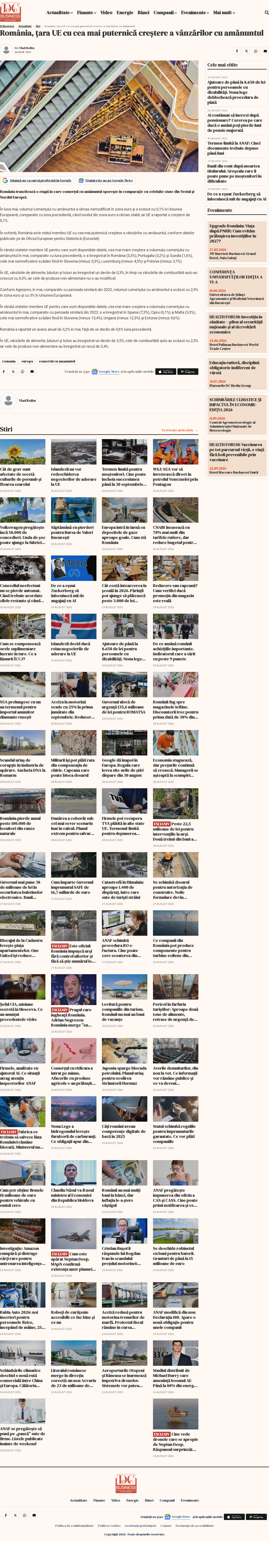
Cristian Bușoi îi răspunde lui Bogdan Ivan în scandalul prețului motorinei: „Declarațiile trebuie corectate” (121, 1256)
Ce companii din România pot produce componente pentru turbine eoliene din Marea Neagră (173, 948)
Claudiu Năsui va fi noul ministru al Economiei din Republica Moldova (72, 1195)
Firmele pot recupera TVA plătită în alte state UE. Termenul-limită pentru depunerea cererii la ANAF (123, 826)
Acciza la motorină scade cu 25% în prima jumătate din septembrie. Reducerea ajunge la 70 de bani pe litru (73, 709)
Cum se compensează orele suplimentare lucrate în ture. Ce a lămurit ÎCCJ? (20, 651)
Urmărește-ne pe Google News (109, 180)
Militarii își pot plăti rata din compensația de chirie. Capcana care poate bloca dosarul (73, 768)
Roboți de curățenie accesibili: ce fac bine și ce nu (73, 1317)
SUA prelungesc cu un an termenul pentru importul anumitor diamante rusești (20, 709)
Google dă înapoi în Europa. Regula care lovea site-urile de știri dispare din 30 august (123, 768)
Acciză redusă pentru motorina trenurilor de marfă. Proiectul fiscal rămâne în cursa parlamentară (123, 1320)
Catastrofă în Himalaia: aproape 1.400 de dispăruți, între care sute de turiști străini (123, 890)
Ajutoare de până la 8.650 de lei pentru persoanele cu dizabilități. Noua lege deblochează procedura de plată (124, 651)
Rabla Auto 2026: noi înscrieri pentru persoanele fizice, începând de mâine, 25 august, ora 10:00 (21, 1320)
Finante (85, 12)
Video (106, 12)
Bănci (143, 12)
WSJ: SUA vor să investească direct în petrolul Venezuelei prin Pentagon (175, 477)
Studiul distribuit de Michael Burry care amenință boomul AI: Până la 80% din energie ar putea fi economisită (175, 1378)
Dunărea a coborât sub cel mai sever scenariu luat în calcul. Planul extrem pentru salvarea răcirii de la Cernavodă (73, 826)
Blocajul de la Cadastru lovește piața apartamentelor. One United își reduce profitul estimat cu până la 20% (22, 948)
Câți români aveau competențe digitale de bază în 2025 (124, 1131)
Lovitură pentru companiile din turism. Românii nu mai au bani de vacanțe (123, 1012)
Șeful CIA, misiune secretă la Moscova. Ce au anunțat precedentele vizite (21, 1012)
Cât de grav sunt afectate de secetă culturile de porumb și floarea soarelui (20, 477)
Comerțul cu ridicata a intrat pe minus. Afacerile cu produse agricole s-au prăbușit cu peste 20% (72, 1076)
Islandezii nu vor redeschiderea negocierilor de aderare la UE (73, 477)
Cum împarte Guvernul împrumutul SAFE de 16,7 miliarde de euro (72, 887)
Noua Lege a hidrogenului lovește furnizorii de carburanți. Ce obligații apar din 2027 (73, 1134)
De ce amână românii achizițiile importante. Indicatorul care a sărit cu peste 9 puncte (174, 651)
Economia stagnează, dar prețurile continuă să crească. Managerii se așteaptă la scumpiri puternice (175, 768)
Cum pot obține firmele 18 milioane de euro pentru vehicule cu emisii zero (22, 1198)
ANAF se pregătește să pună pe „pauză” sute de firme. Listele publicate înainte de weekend (22, 1436)
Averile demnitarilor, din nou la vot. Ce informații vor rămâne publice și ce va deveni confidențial (175, 1076)
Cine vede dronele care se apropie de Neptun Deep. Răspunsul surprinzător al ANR (175, 1442)
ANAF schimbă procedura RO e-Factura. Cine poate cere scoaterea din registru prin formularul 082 (124, 948)
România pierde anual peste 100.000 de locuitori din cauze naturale (20, 826)
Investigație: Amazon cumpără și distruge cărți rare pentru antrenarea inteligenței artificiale (21, 1256)
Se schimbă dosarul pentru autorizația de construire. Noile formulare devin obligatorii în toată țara (174, 890)
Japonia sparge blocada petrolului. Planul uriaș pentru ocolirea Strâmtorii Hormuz (124, 1076)
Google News (109, 371)
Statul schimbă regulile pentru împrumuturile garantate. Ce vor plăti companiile (174, 1134)
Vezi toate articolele (177, 430)
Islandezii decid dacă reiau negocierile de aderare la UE (70, 648)
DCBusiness (7, 26)
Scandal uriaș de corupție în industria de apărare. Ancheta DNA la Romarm (22, 768)
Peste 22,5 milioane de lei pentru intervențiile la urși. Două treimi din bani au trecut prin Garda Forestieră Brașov (174, 831)
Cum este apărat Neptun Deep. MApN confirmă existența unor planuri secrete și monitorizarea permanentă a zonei (71, 1261)
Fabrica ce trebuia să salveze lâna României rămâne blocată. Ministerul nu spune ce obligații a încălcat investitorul (21, 1139)
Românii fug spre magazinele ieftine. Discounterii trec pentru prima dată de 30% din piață (175, 709)
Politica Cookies (109, 1526)
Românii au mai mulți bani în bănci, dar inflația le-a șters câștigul (121, 1198)
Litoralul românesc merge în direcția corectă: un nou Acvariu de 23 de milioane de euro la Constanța (73, 1378)
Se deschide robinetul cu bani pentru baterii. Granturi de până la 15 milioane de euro (173, 1256)
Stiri (38, 26)
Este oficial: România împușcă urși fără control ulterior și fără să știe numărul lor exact (72, 953)
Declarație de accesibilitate (195, 1526)
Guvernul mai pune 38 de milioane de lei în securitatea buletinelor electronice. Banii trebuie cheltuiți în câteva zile (21, 890)
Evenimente (193, 12)
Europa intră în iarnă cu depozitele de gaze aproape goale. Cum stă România (124, 535)
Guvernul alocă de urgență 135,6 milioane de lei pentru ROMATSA (123, 707)
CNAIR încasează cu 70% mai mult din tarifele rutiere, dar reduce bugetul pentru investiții (174, 535)
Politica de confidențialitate (74, 1526)
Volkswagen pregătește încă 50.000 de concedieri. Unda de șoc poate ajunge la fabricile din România (22, 535)
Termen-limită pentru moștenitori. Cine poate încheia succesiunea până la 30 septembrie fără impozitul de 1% (124, 477)
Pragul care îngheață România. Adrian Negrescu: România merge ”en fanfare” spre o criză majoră (71, 1017)
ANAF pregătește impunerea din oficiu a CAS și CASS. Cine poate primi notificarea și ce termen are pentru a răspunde (175, 1198)
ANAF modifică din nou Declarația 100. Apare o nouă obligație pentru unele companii (174, 1320)
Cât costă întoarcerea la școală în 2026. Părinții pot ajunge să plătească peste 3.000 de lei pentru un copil (124, 593)
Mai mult (223, 12)
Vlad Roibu (26, 48)
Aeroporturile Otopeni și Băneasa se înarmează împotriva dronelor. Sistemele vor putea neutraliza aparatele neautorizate (124, 1378)
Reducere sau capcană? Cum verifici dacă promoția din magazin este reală (175, 593)
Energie (125, 12)
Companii (164, 12)
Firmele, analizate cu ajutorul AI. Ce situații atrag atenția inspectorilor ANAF (20, 1076)
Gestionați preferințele (140, 1526)
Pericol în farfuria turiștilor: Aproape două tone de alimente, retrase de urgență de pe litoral (175, 1012)
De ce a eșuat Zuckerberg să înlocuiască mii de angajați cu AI (67, 593)
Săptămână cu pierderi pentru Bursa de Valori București (72, 532)
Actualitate (58, 12)
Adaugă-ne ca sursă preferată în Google (40, 180)
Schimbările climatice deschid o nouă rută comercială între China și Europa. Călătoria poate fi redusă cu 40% (21, 1378)
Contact (166, 1526)
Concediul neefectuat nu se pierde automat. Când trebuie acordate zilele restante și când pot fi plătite (21, 593)
